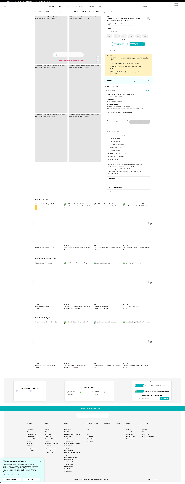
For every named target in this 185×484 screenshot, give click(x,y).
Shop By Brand (30, 450)
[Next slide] (150, 224)
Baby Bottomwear (68, 450)
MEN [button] (60, 6)
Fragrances (29, 445)
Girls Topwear (67, 438)
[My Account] (163, 6)
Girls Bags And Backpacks (71, 462)
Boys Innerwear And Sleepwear (72, 434)
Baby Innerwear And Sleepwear (72, 452)
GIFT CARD (18, 1)
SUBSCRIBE (164, 398)
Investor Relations (130, 438)
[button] (41, 461)
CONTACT (48, 1)
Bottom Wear (48, 432)
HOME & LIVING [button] (79, 6)
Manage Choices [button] (12, 479)
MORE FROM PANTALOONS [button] (92, 408)
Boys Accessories (68, 459)
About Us (128, 429)
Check (148, 90)
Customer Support (146, 434)
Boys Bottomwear (68, 432)
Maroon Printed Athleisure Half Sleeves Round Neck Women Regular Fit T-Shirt (89, 12)
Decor (88, 434)
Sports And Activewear (51, 438)
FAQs (142, 432)
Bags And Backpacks (50, 448)
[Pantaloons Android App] (36, 392)
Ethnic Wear (48, 434)
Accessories (29, 443)
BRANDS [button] (91, 6)
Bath (88, 429)
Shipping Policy (145, 438)
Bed (88, 432)
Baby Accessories (68, 466)
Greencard (129, 432)
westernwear (51, 12)
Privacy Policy (7, 475)
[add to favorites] (59, 243)
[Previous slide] (34, 224)
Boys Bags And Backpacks (71, 457)
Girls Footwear (67, 445)
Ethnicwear (29, 432)
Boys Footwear (68, 436)
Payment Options (130, 436)
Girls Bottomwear (68, 441)
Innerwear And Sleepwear (51, 443)
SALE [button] (100, 6)
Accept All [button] (31, 479)
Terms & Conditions (153, 479)
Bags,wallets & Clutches (33, 438)
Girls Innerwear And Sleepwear (72, 443)
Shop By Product (91, 438)
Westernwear (30, 429)
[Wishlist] (158, 6)
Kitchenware (90, 436)
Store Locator (129, 434)
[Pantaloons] (8, 7)
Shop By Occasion (31, 448)
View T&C (145, 58)
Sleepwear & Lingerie (32, 436)
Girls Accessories (68, 464)
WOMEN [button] (51, 6)
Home (36, 12)
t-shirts (60, 12)
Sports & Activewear (32, 434)
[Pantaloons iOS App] (22, 392)
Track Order (144, 429)
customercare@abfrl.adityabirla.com (157, 391)
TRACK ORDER (39, 1)
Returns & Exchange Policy (148, 436)
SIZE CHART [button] (114, 50)
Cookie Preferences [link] (6, 483)
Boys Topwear (67, 429)
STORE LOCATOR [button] (28, 1)
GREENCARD (9, 1)
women (42, 12)
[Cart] (168, 6)
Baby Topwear (67, 448)
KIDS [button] (68, 6)
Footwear (29, 441)
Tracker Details (16, 475)
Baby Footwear (68, 455)
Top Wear (47, 429)
